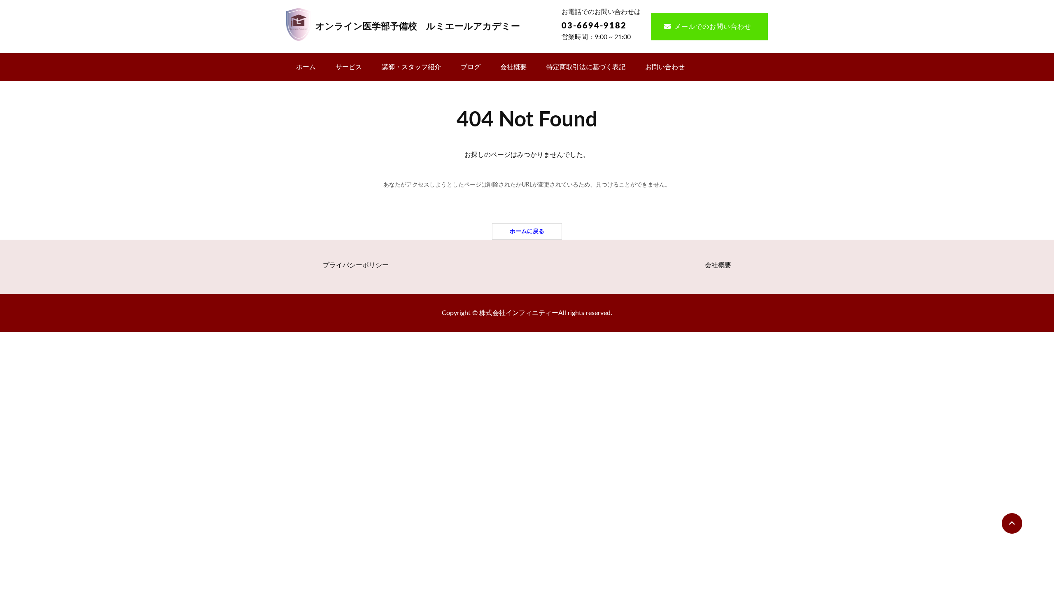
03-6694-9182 (594, 26)
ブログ (470, 67)
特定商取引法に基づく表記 (585, 67)
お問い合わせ (665, 67)
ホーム (306, 67)
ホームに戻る (527, 231)
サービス (349, 67)
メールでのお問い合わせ (712, 26)
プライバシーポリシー (356, 265)
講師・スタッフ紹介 (411, 67)
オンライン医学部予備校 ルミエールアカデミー (417, 26)
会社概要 (513, 67)
